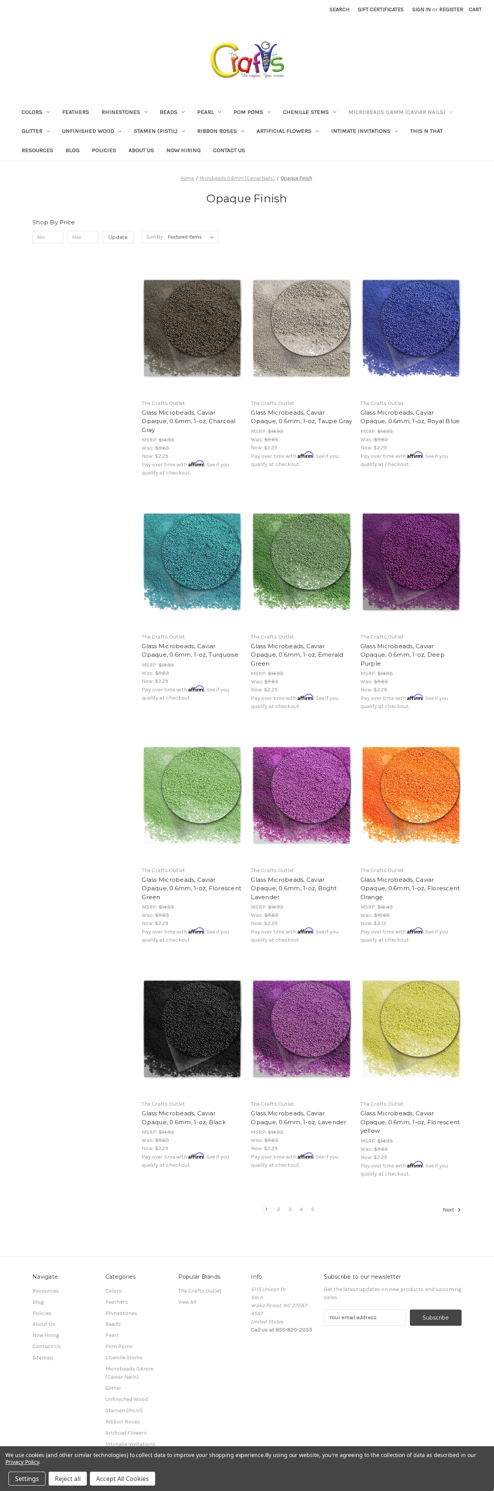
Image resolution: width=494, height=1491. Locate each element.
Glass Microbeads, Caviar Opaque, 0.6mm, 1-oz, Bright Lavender (294, 888)
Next (449, 1209)
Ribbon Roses (217, 130)
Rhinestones (121, 111)
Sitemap (42, 1357)
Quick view (191, 315)
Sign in (421, 9)
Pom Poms (248, 111)
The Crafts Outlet (200, 1291)
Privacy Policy (22, 1462)
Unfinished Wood (88, 130)
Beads (169, 111)
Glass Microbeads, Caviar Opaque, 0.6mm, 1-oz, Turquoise (190, 650)
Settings (27, 1478)
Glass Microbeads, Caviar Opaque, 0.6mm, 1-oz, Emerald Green (297, 654)
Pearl (205, 111)
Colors (32, 111)
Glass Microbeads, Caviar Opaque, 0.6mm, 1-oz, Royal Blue (410, 417)
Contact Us (229, 150)
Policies (104, 150)
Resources (37, 150)
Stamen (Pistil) (156, 130)
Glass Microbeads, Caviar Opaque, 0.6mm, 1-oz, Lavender (298, 1118)
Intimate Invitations (361, 130)
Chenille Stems (306, 111)
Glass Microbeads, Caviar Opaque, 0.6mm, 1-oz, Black (184, 1118)
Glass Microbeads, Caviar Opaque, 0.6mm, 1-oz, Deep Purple (402, 654)
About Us (141, 150)
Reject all (68, 1478)
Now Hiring (183, 150)
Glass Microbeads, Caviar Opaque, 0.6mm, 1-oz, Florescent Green (191, 888)
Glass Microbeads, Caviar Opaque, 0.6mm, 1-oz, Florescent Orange (410, 888)
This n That (426, 130)
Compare (190, 328)
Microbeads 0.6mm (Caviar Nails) (397, 111)
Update (118, 237)
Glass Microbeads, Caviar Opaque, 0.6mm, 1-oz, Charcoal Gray (188, 421)
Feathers (75, 111)
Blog (73, 150)
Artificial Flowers (284, 130)
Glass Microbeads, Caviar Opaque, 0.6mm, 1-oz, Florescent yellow (410, 1122)
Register (451, 9)
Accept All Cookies (122, 1478)
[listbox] (192, 237)
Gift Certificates (381, 9)
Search (339, 9)
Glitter (32, 130)
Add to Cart (192, 342)
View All (187, 1302)
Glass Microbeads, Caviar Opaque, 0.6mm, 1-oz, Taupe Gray (301, 417)
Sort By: (155, 237)
